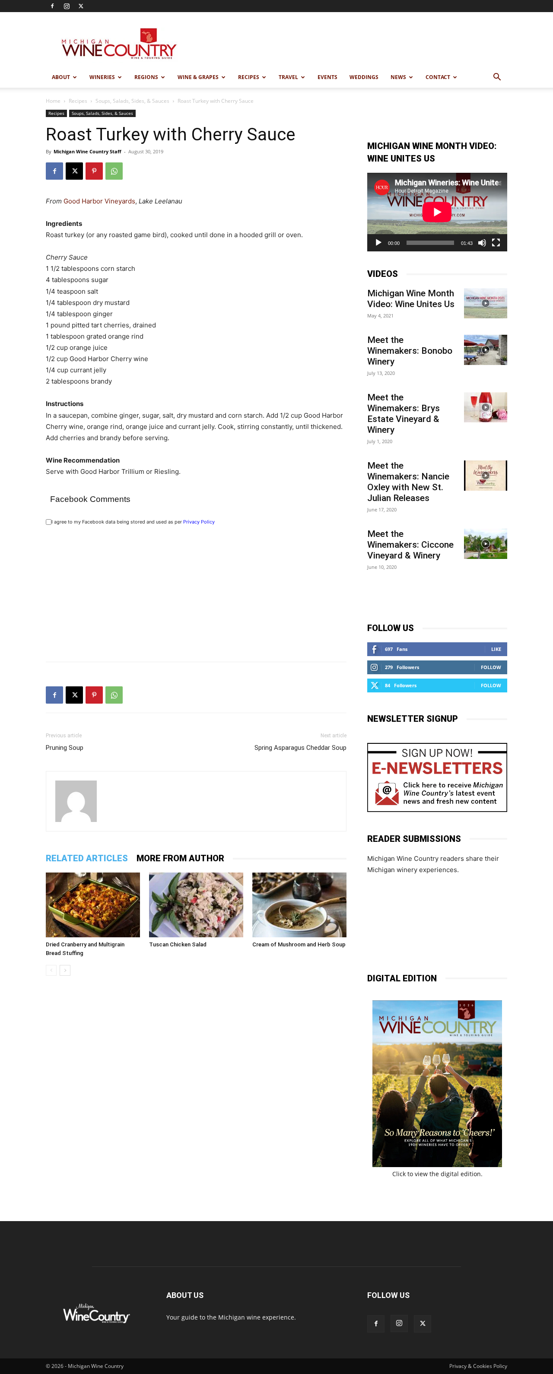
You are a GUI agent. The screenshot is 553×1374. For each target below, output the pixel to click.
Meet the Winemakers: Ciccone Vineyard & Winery (410, 545)
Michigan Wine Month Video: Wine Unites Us (410, 298)
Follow (491, 667)
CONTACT (438, 77)
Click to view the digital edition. (437, 1174)
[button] (496, 78)
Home (53, 101)
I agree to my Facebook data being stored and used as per (133, 522)
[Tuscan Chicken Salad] (196, 905)
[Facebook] (52, 6)
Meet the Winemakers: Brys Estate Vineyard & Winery (403, 413)
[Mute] (482, 242)
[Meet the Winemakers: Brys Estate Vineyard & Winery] (485, 407)
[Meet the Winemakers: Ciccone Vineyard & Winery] (485, 544)
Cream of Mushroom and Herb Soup (299, 944)
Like (496, 649)
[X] (80, 6)
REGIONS (146, 77)
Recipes (78, 101)
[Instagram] (66, 6)
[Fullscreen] (496, 242)
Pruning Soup (64, 748)
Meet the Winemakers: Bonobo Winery (409, 351)
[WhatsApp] (114, 171)
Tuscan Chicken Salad (178, 944)
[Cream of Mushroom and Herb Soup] (299, 905)
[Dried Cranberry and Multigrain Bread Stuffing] (93, 905)
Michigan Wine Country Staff (87, 151)
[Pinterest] (94, 171)
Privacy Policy (199, 522)
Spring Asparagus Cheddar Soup (300, 748)
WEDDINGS (364, 77)
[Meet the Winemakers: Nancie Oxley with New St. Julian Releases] (485, 475)
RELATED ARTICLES (87, 858)
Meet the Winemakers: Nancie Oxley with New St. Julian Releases (408, 481)
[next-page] (65, 970)
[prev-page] (51, 970)
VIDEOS (382, 274)
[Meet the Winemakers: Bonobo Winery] (485, 350)
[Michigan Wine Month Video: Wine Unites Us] (485, 303)
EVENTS (327, 77)
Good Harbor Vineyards (99, 201)
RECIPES (248, 77)
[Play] (378, 242)
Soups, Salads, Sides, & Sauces (132, 101)
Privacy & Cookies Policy (478, 1366)
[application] (437, 212)
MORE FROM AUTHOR (180, 858)
